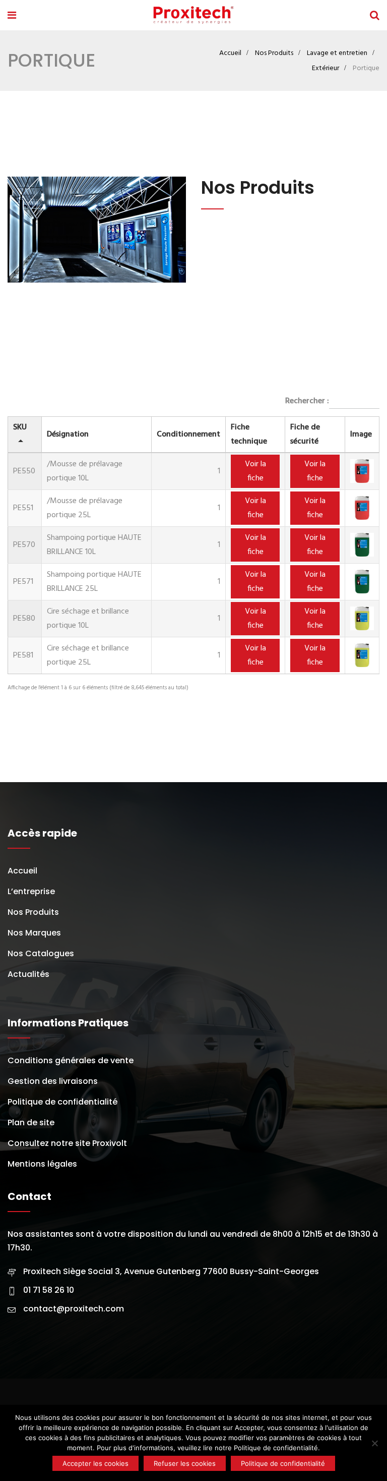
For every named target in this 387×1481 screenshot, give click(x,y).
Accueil (230, 53)
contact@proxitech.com (73, 1308)
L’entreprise (31, 891)
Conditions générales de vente (71, 1060)
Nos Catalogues (41, 953)
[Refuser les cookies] (374, 1443)
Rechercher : (307, 401)
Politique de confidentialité (62, 1102)
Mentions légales (42, 1164)
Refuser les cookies (185, 1463)
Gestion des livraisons (53, 1081)
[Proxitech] (193, 16)
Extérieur (325, 68)
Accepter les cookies (95, 1463)
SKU (20, 427)
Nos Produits (274, 53)
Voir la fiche (255, 471)
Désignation (68, 434)
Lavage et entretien (337, 53)
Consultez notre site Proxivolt (67, 1143)
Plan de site (31, 1122)
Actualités (28, 974)
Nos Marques (34, 933)
